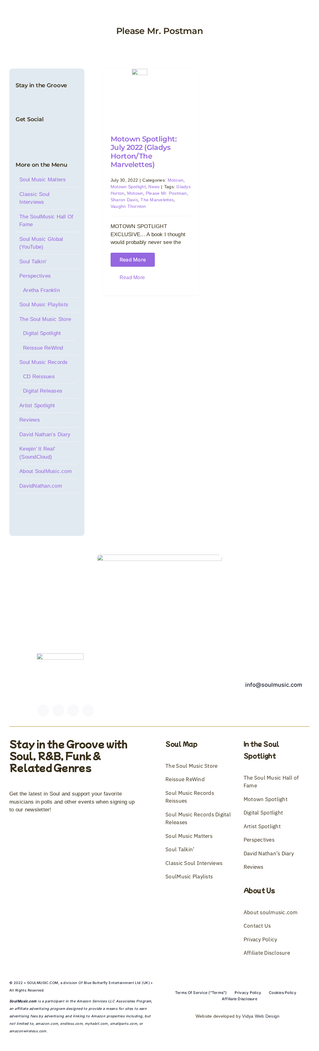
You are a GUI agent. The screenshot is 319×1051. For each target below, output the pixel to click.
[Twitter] (28, 134)
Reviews (29, 420)
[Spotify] (49, 134)
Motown (176, 180)
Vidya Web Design (260, 1016)
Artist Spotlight (37, 405)
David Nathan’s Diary (44, 434)
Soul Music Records (43, 362)
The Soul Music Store (45, 319)
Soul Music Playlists (43, 305)
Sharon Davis (124, 199)
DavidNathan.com (40, 486)
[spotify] (88, 710)
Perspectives (35, 276)
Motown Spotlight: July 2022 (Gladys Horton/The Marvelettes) (144, 152)
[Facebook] (18, 134)
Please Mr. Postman (166, 193)
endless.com (71, 1023)
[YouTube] (39, 134)
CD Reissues (39, 377)
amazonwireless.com (27, 1031)
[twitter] (58, 710)
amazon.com (47, 1023)
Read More (133, 260)
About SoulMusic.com (45, 471)
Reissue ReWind (43, 348)
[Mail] (60, 134)
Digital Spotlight (42, 333)
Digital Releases (42, 391)
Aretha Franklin (41, 290)
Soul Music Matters (42, 180)
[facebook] (43, 710)
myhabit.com (96, 1023)
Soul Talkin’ (33, 262)
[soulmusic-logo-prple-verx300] (60, 656)
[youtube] (73, 710)
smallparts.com (123, 1023)
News (154, 186)
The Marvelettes (157, 199)
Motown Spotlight (128, 186)
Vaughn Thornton (128, 206)
